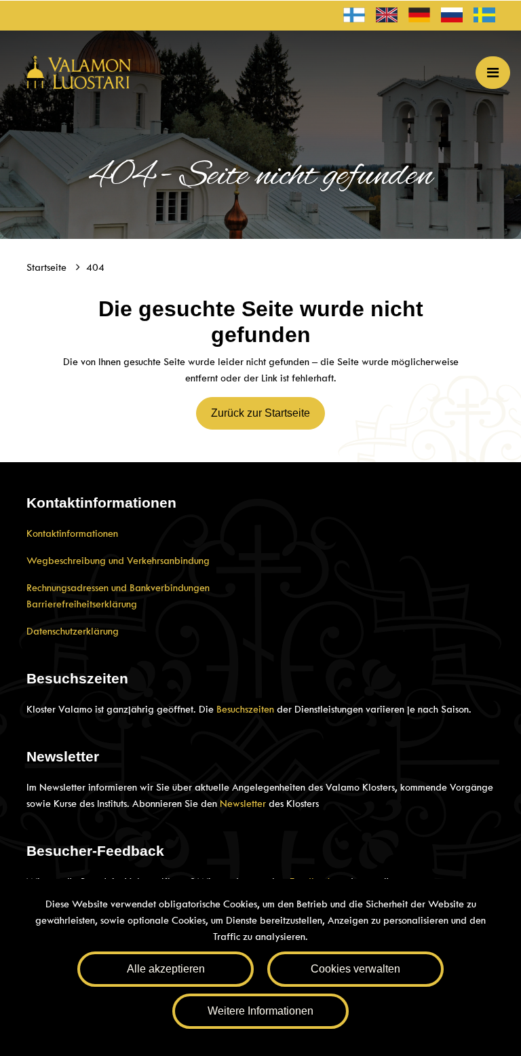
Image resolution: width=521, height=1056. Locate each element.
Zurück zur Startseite (260, 413)
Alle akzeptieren (166, 969)
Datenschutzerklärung (72, 631)
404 (95, 267)
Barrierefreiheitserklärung (81, 604)
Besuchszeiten (245, 709)
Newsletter (243, 803)
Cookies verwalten (355, 969)
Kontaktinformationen (72, 533)
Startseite (47, 267)
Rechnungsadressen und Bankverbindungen (118, 588)
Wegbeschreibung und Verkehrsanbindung (118, 560)
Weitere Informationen (260, 1011)
